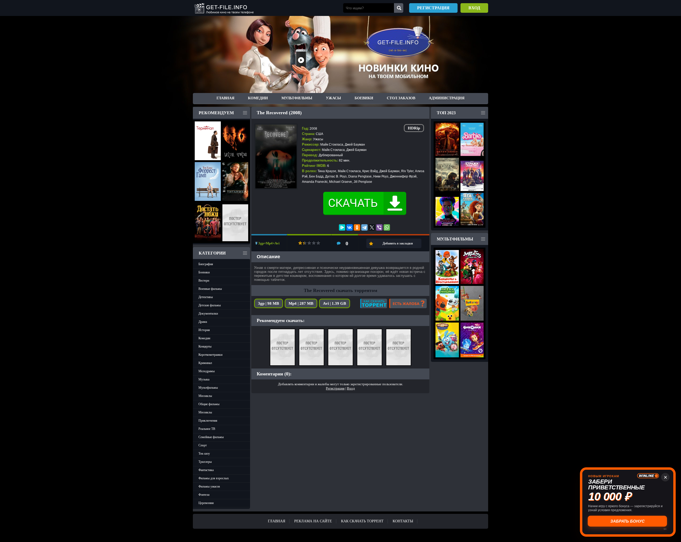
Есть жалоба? (408, 303)
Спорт (202, 445)
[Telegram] (364, 227)
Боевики (364, 98)
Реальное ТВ (206, 428)
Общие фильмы (208, 404)
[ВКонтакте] (349, 227)
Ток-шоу (204, 453)
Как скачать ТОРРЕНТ (362, 521)
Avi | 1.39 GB (334, 303)
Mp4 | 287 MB (301, 303)
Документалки (208, 313)
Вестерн (203, 280)
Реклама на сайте (313, 521)
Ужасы (333, 98)
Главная (225, 98)
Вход (474, 8)
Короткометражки (210, 354)
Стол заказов (401, 98)
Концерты (204, 346)
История (204, 330)
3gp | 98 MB (268, 303)
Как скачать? (373, 303)
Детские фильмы (209, 305)
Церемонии (206, 503)
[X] (372, 227)
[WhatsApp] (387, 227)
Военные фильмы (210, 288)
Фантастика (206, 470)
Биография (205, 264)
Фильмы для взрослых (213, 478)
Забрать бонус (628, 521)
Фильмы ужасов (209, 486)
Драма (202, 321)
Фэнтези (203, 494)
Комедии (258, 98)
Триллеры (205, 461)
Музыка (203, 379)
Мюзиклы (205, 395)
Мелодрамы (206, 371)
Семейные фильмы (211, 437)
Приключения (207, 420)
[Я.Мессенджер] (342, 227)
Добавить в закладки (398, 243)
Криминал (205, 363)
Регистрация (433, 8)
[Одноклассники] (357, 227)
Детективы (205, 297)
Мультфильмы (296, 98)
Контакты (403, 521)
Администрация (446, 98)
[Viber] (379, 227)
